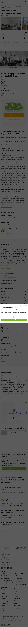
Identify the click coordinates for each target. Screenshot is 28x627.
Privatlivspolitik (23, 305)
